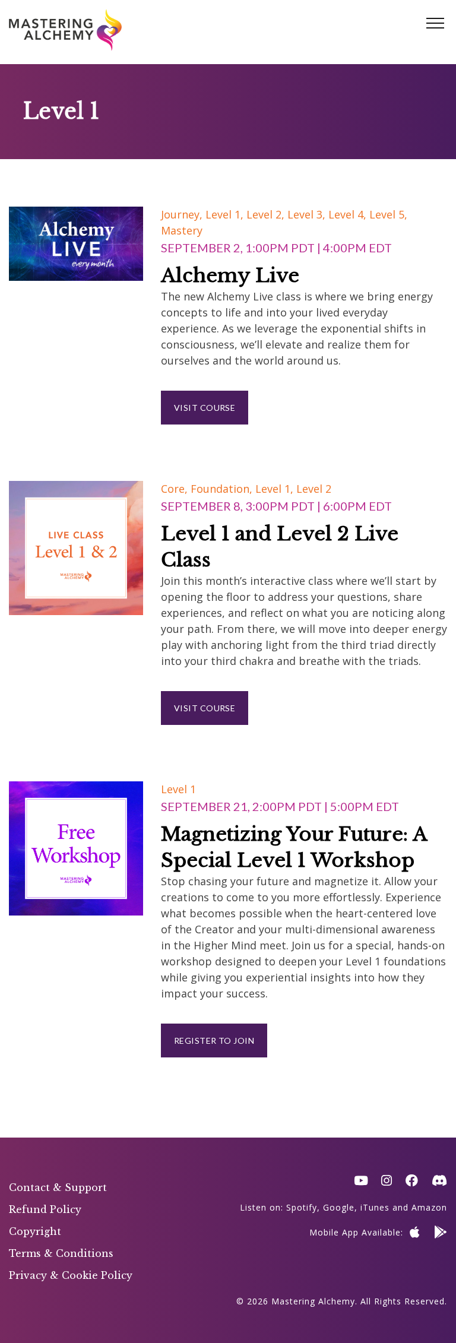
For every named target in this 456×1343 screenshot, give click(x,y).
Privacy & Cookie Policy (70, 1275)
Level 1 (178, 789)
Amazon (429, 1207)
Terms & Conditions (61, 1253)
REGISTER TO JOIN (214, 1040)
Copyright (35, 1231)
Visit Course (204, 408)
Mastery (181, 230)
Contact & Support (58, 1187)
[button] (435, 24)
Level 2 (313, 489)
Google (338, 1207)
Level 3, (307, 214)
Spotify (301, 1207)
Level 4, (348, 214)
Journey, (183, 214)
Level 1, (225, 214)
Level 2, (266, 214)
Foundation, (223, 489)
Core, (176, 489)
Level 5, (388, 214)
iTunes (375, 1207)
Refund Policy (45, 1209)
